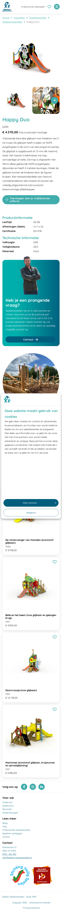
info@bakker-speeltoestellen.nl (17, 857)
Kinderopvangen (10, 812)
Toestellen (19, 17)
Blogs (5, 823)
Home (5, 17)
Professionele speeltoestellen (16, 830)
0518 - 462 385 (9, 854)
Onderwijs (7, 802)
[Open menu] (57, 6)
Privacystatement (31, 907)
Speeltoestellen (37, 17)
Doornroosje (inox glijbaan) (21, 690)
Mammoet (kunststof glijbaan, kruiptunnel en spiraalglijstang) (29, 764)
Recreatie (7, 809)
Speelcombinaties (12, 21)
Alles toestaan (30, 502)
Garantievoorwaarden (40, 902)
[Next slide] (54, 100)
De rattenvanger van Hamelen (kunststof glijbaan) (29, 541)
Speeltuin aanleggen (12, 833)
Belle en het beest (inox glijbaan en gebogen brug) (30, 616)
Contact (6, 836)
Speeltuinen (8, 805)
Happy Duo (32, 21)
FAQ (4, 826)
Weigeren (31, 512)
